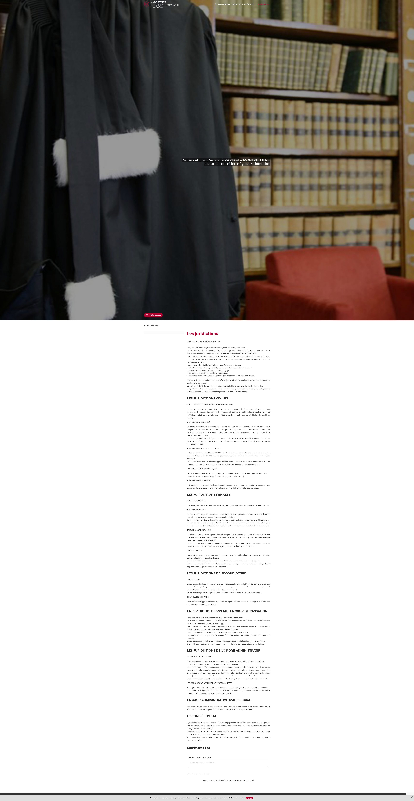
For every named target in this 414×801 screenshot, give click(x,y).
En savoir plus (235, 798)
